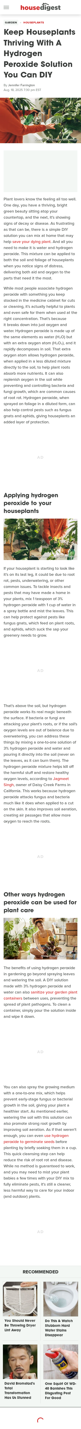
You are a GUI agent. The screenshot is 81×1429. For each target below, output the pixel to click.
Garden (11, 22)
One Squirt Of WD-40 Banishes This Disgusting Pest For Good (60, 1391)
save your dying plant (31, 242)
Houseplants (33, 22)
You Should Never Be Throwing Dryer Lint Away (20, 1325)
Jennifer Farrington (21, 85)
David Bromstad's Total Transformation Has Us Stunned (19, 1391)
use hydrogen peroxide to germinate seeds (36, 1139)
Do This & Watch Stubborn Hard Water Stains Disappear (59, 1328)
